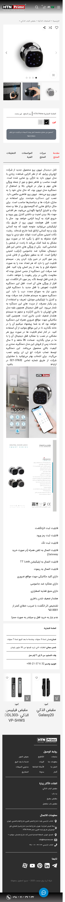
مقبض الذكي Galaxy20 (46, 712)
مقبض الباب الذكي (27, 20)
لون (54, 122)
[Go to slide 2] (33, 78)
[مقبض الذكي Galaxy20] (46, 687)
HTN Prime (38, 113)
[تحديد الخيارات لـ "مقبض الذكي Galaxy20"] (57, 698)
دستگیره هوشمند (35, 198)
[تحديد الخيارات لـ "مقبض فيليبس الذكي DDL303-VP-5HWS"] (27, 698)
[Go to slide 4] (26, 78)
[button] (56, 53)
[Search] (37, 7)
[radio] (46, 122)
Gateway (53, 555)
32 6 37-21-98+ (35, 664)
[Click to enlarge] (53, 75)
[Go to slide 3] (30, 78)
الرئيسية (55, 20)
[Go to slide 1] (36, 78)
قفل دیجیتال (49, 170)
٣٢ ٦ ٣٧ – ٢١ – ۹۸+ (35, 845)
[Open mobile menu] (59, 7)
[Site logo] (14, 7)
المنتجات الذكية (43, 20)
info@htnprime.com (46, 840)
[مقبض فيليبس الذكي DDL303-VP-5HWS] (17, 687)
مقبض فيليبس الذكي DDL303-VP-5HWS (17, 715)
